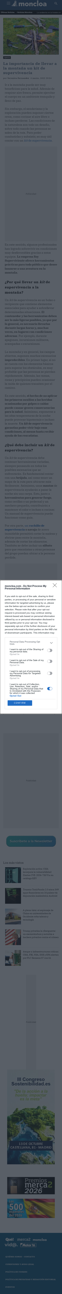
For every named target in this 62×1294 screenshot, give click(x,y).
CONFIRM (20, 703)
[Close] (56, 586)
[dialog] (31, 647)
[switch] (49, 650)
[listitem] (31, 643)
